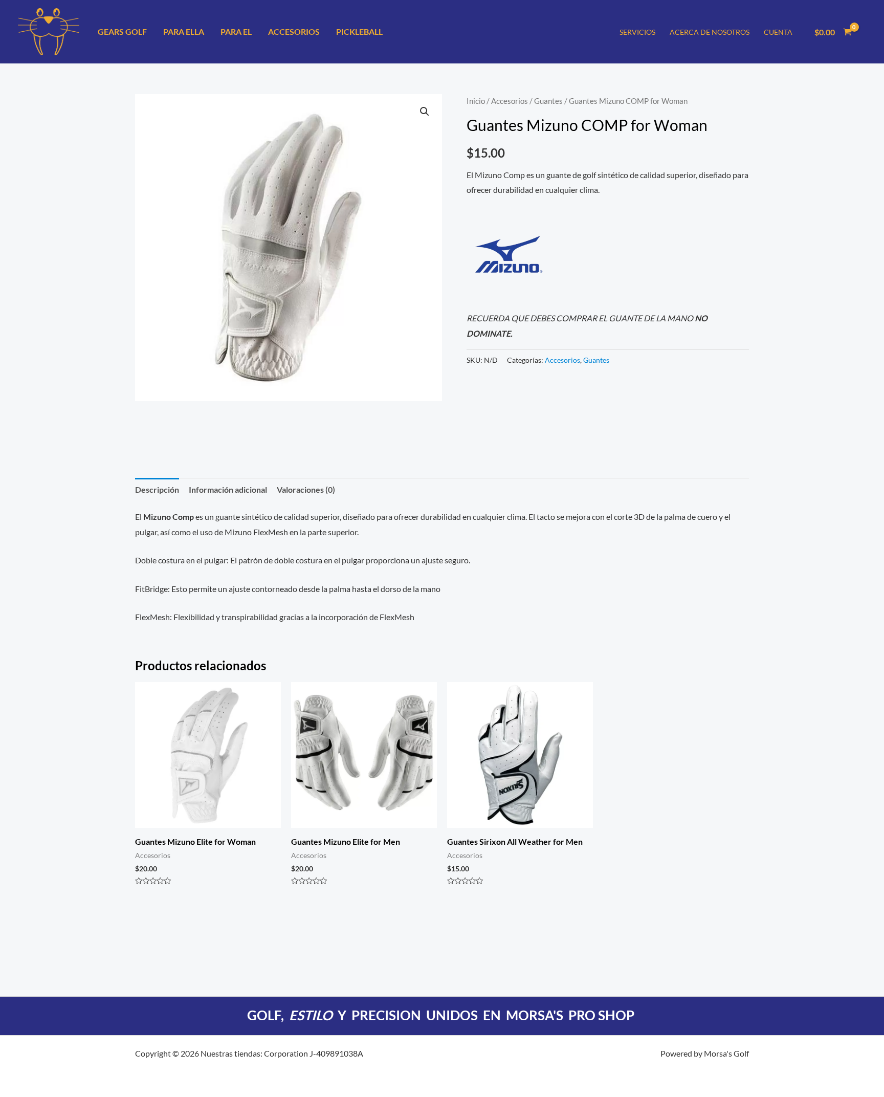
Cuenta (778, 32)
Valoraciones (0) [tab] (306, 489)
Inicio (476, 100)
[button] (424, 111)
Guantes (548, 100)
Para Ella (183, 31)
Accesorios (294, 31)
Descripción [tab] (157, 489)
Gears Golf (122, 31)
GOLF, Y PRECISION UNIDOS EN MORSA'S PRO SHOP (442, 1015)
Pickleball (359, 31)
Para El (236, 31)
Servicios (637, 32)
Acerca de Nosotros (709, 32)
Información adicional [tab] (228, 489)
